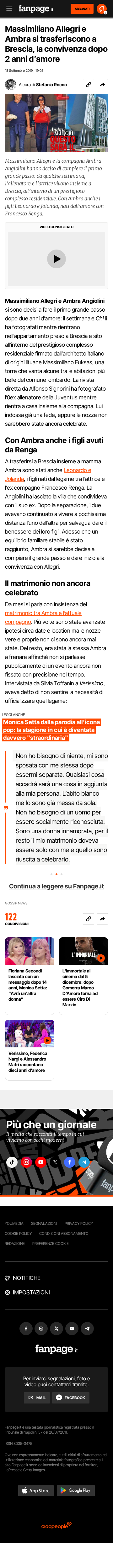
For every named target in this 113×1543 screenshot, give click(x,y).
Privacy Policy (79, 1223)
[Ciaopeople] (56, 1526)
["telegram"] (84, 1162)
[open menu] (7, 9)
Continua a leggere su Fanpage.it (56, 886)
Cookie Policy (18, 1233)
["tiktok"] (12, 1162)
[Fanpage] (56, 1349)
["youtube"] (40, 1162)
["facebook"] (69, 1162)
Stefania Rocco (51, 84)
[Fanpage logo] (36, 9)
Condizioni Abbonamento (64, 1233)
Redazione (15, 1243)
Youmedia (14, 1223)
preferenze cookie (50, 1243)
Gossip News (16, 903)
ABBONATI (82, 9)
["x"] (55, 1162)
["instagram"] (26, 1162)
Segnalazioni (44, 1223)
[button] (102, 84)
